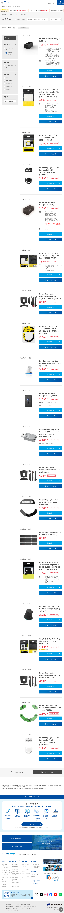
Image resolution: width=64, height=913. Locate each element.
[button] (52, 878)
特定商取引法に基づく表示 (12, 908)
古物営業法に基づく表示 (28, 906)
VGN (8, 89)
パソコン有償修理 (25, 869)
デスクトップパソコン (7, 872)
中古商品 (4, 884)
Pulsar (9, 86)
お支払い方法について (16, 869)
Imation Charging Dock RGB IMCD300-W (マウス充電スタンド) (50, 363)
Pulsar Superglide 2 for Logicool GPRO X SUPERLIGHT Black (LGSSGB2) (49, 171)
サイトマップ (9, 904)
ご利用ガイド (15, 861)
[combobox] (35, 6)
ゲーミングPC (5, 867)
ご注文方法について (16, 866)
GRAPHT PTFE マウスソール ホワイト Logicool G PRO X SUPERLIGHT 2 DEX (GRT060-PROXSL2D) (50, 93)
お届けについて (15, 871)
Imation (9, 83)
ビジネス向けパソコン (7, 877)
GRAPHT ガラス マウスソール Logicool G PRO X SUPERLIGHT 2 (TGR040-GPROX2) (49, 329)
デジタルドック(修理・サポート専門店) (36, 867)
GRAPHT (9, 81)
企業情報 (33, 871)
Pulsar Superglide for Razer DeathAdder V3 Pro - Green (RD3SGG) (50, 707)
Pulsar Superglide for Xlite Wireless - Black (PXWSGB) (48, 502)
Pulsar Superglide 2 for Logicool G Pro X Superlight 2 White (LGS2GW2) (49, 741)
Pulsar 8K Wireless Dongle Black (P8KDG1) (49, 394)
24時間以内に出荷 (11, 66)
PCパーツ (4, 879)
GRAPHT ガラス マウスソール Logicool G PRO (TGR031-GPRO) (49, 137)
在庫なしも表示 (21, 19)
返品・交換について (16, 877)
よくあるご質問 (15, 886)
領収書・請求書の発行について (16, 874)
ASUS (8, 78)
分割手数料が (18, 11)
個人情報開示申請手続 (25, 908)
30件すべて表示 (48, 772)
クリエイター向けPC (6, 870)
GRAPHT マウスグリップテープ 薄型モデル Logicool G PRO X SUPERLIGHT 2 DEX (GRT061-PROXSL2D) (50, 565)
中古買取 (4, 886)
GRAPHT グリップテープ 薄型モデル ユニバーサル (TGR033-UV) (49, 641)
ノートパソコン (5, 874)
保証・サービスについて (16, 880)
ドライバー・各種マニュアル (26, 876)
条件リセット (12, 38)
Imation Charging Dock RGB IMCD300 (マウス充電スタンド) (49, 608)
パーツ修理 (24, 871)
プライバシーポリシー (26, 904)
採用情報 (33, 876)
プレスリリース (34, 874)
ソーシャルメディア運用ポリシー (13, 906)
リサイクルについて (26, 873)
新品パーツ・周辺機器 (38, 11)
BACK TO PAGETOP (33, 796)
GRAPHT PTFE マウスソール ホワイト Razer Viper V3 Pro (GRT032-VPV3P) (50, 255)
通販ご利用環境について (16, 883)
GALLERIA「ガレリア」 (6, 865)
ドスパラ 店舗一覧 (35, 864)
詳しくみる (32, 824)
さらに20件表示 (18, 772)
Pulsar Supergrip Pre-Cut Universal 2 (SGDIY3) (50, 533)
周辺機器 (4, 14)
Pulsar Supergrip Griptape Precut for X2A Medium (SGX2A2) (49, 675)
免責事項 (16, 904)
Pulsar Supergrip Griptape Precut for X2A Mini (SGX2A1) (49, 469)
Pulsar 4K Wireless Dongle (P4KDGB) (47, 203)
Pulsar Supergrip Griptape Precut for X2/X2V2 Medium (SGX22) (50, 296)
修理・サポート (25, 861)
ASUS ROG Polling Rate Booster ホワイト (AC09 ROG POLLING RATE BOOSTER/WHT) (49, 433)
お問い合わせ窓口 (25, 864)
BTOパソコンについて (16, 864)
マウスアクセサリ (13, 14)
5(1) (47, 649)
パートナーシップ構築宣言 (12, 911)
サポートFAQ (24, 866)
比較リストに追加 (26, 35)
